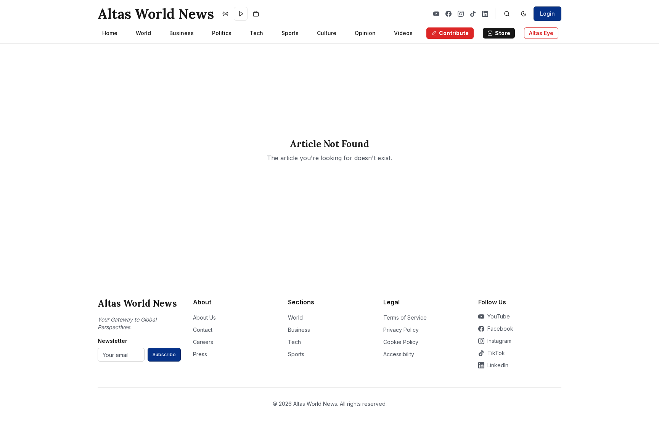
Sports (290, 33)
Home (109, 33)
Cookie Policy (400, 342)
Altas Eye (541, 33)
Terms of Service (405, 317)
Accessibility (398, 354)
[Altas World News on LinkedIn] (485, 13)
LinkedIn (497, 365)
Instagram (499, 341)
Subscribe (164, 354)
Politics (221, 33)
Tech (256, 33)
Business (181, 33)
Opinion (365, 33)
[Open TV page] (256, 14)
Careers (203, 342)
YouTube (498, 316)
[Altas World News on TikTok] (473, 13)
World (143, 33)
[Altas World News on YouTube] (436, 13)
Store (502, 33)
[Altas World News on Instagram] (460, 13)
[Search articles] (507, 14)
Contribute (454, 33)
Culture (326, 33)
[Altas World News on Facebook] (448, 13)
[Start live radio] (241, 14)
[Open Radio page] (225, 14)
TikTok (496, 353)
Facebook (500, 328)
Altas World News (156, 13)
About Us (204, 317)
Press (200, 354)
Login (547, 13)
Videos (403, 33)
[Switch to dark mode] (523, 14)
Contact (202, 329)
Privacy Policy (401, 329)
